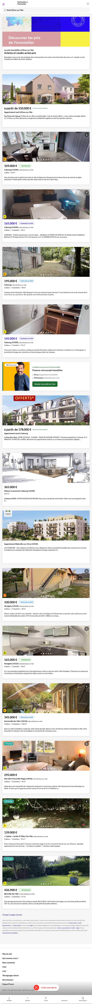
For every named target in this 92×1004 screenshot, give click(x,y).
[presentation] (4, 147)
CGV (4, 971)
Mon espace (83, 1000)
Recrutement (7, 980)
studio (73, 928)
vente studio (17, 925)
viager (31, 925)
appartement (66, 928)
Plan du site (7, 954)
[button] (41, 159)
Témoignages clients (10, 975)
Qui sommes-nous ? (10, 958)
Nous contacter (8, 962)
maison (59, 928)
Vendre (27, 1000)
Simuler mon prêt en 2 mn (44, 384)
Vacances (64, 1000)
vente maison (73, 923)
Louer (46, 1000)
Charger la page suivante (12, 915)
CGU (4, 967)
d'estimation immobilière (10, 933)
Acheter (9, 1000)
